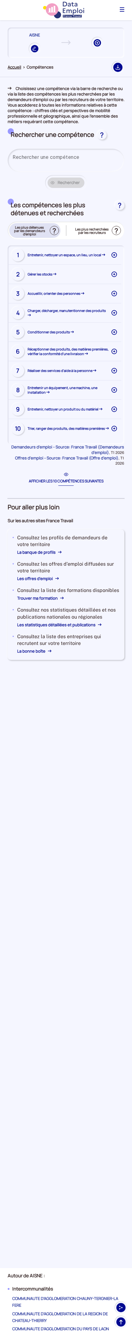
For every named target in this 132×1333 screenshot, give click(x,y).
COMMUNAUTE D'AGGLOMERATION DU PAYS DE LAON (60, 1328)
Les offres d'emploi (35, 578)
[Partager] (121, 1307)
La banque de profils (36, 552)
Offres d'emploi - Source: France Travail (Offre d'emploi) (66, 458)
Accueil (14, 67)
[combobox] (66, 157)
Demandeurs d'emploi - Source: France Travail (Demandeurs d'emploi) (67, 449)
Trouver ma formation (38, 598)
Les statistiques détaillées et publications (56, 624)
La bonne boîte (31, 651)
